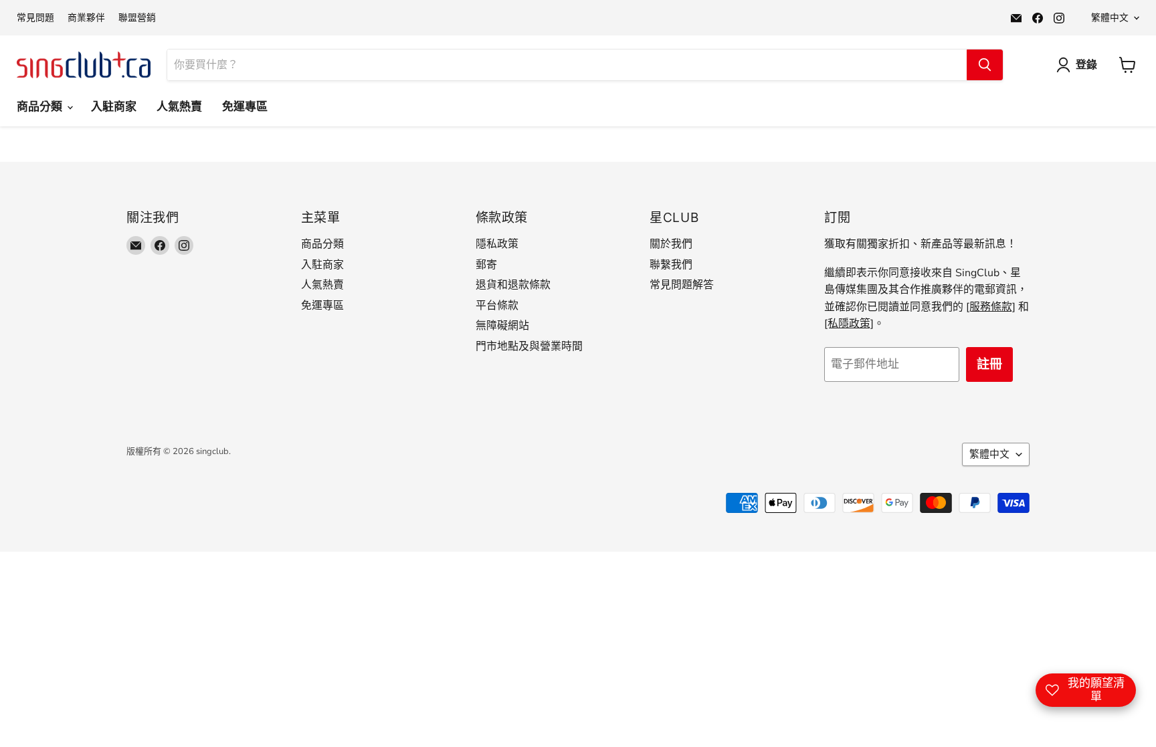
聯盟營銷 (137, 18)
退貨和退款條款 (513, 285)
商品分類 (41, 106)
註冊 (989, 364)
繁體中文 (1110, 17)
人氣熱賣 (179, 106)
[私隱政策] (849, 323)
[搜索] (985, 64)
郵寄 (486, 264)
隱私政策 (497, 244)
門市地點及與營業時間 (529, 346)
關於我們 (671, 244)
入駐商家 (113, 106)
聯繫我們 (671, 264)
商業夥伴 (86, 18)
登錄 (1086, 65)
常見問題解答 (682, 285)
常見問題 (35, 18)
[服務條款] (991, 307)
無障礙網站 (502, 325)
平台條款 (497, 305)
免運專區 (245, 106)
